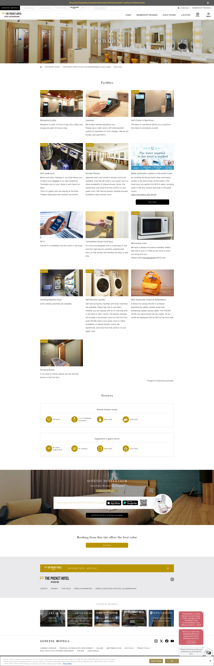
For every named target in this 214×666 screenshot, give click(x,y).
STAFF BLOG (66, 588)
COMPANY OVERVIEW (48, 648)
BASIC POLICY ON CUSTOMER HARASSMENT (57, 651)
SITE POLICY (129, 648)
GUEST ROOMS (169, 15)
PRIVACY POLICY (143, 648)
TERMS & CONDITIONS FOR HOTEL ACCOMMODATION (115, 588)
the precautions (149, 258)
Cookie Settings (156, 661)
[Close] (210, 660)
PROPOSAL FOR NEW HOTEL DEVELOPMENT (76, 648)
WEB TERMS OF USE (113, 648)
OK (172, 661)
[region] (107, 661)
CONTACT (44, 588)
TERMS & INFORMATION (83, 588)
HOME (128, 15)
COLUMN (99, 648)
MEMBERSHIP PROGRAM (146, 15)
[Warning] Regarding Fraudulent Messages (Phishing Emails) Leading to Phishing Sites (107, 2)
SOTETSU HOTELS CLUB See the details (107, 515)
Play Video (152, 202)
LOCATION (185, 15)
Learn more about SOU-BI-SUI (143, 194)
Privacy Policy (67, 663)
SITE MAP (80, 651)
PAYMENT (54, 588)
